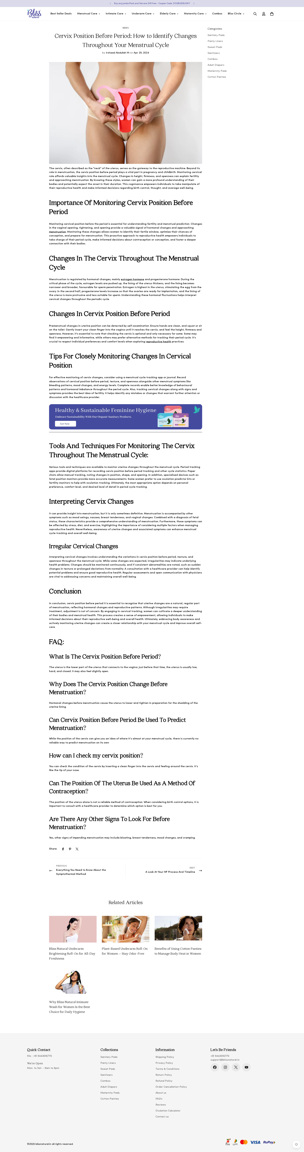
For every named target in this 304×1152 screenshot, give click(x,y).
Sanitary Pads (109, 1057)
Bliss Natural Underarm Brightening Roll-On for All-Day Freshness (72, 953)
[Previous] (110, 3)
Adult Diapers (108, 1087)
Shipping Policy (165, 1057)
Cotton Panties (109, 1099)
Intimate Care (114, 13)
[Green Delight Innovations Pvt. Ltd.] (34, 14)
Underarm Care (141, 13)
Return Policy (164, 1075)
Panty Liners (108, 1063)
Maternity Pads (110, 1093)
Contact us (162, 1117)
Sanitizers (106, 1075)
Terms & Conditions (167, 1069)
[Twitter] (77, 849)
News (126, 28)
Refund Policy (164, 1081)
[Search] (255, 14)
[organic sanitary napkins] (125, 431)
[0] (272, 14)
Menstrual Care (87, 13)
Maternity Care (194, 13)
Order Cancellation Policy (171, 1087)
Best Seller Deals (61, 13)
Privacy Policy (164, 1063)
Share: (53, 849)
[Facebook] (63, 849)
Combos (217, 13)
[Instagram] (225, 1067)
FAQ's (159, 1099)
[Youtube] (246, 1067)
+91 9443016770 (42, 1056)
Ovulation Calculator (168, 1111)
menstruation (57, 232)
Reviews (161, 1105)
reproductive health (158, 341)
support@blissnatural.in (225, 1060)
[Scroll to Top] (297, 1133)
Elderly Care (168, 13)
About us (161, 1093)
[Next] (194, 3)
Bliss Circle (234, 13)
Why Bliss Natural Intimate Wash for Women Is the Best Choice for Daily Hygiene (69, 1007)
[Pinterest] (70, 849)
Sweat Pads (107, 1069)
